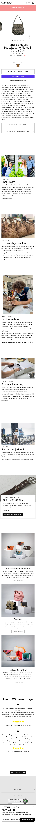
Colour (18, 62)
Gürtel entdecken (18, 580)
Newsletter (18, 795)
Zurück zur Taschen (19, 772)
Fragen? (18, 779)
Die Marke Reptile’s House (18, 124)
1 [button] (12, 40)
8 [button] (23, 40)
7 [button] (22, 40)
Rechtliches (18, 789)
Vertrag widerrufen (27, 819)
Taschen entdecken (18, 631)
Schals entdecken (18, 682)
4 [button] (17, 40)
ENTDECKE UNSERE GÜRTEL (12, 514)
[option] (18, 7)
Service (18, 784)
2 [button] (14, 40)
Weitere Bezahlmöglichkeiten (18, 80)
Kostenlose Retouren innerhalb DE (18, 128)
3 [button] (15, 40)
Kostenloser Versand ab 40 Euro (18, 131)
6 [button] (20, 40)
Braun (18, 65)
